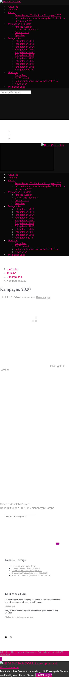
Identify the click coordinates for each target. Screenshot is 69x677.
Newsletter (5, 654)
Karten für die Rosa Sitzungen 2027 (27, 570)
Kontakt (54, 652)
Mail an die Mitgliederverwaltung (19, 617)
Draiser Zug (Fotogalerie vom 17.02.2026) (30, 573)
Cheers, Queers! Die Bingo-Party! (26, 568)
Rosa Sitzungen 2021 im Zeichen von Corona (27, 508)
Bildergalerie (14, 277)
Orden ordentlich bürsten (14, 504)
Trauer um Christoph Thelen (24, 566)
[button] (1, 659)
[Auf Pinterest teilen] (25, 448)
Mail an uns (10, 606)
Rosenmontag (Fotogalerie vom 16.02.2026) (31, 575)
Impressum (31, 652)
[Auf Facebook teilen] (25, 422)
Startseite (12, 269)
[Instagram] (39, 150)
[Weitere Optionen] (25, 500)
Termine (11, 273)
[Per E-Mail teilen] (25, 474)
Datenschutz (43, 652)
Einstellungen (44, 675)
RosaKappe (43, 297)
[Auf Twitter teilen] (25, 396)
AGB (61, 652)
